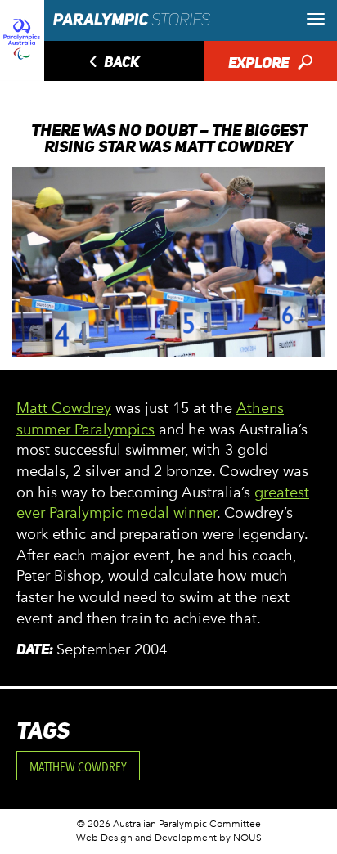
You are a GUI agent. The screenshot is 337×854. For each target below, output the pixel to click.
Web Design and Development (146, 837)
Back (112, 63)
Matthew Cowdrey (78, 767)
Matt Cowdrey (63, 408)
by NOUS (240, 837)
